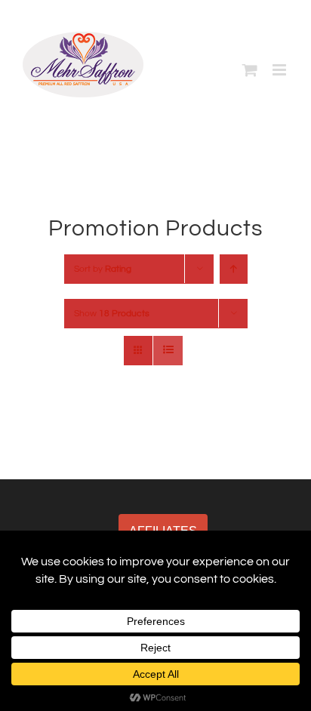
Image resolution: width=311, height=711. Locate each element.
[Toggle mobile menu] (280, 70)
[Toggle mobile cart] (249, 70)
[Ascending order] (233, 269)
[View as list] (168, 350)
